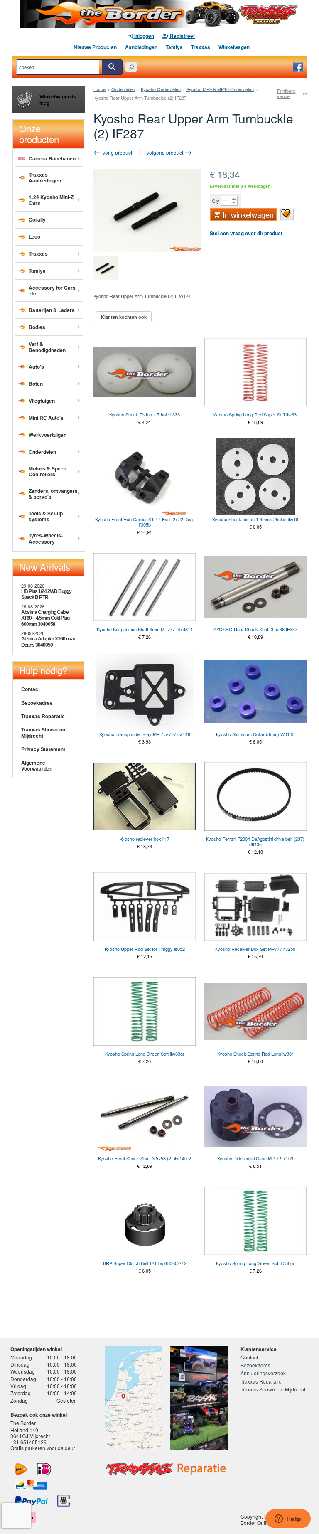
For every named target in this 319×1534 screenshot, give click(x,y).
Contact (30, 689)
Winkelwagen (234, 47)
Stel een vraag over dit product (246, 233)
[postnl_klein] (21, 1469)
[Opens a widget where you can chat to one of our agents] (288, 1519)
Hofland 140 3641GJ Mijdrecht (30, 1432)
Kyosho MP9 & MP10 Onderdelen (220, 89)
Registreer (182, 35)
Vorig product (116, 152)
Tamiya (174, 47)
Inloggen (143, 35)
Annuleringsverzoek (263, 1372)
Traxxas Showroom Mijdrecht (44, 732)
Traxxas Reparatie (43, 716)
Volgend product (165, 152)
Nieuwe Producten (95, 47)
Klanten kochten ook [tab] (124, 317)
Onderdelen (123, 89)
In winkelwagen (248, 214)
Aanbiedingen (141, 47)
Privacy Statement (43, 749)
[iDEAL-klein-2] (44, 1469)
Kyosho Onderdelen (161, 89)
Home (99, 89)
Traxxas (200, 47)
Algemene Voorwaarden (36, 765)
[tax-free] (64, 1501)
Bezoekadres (37, 703)
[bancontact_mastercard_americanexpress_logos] (31, 1485)
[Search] (112, 67)
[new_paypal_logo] (31, 1500)
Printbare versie (286, 93)
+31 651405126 (28, 1441)
